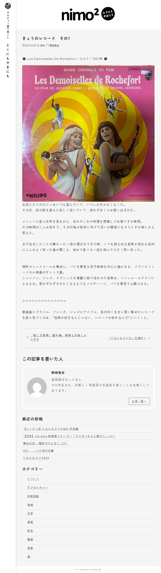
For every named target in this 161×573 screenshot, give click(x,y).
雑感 (30, 539)
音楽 (42, 45)
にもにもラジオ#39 (36, 458)
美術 (30, 522)
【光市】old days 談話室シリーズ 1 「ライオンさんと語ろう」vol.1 (69, 436)
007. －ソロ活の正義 (38, 450)
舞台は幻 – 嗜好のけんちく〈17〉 (46, 443)
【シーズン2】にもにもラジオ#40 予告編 (50, 429)
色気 (30, 531)
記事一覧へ (139, 401)
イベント (33, 479)
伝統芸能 (33, 496)
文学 (30, 513)
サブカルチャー (37, 487)
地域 (30, 505)
